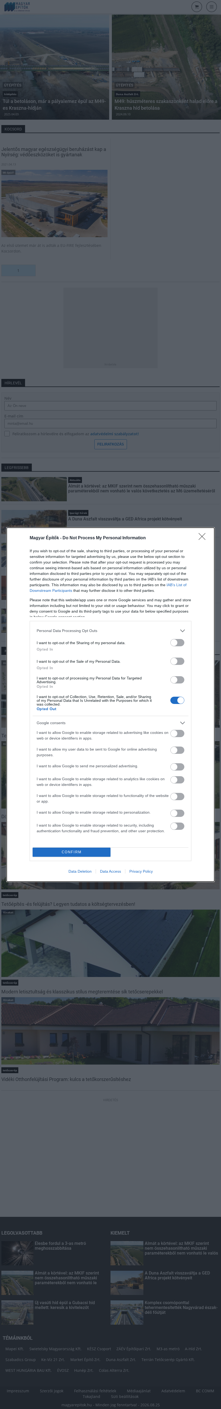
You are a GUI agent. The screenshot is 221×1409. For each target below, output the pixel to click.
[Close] (204, 538)
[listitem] (110, 631)
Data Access (110, 871)
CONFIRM (72, 852)
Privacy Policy (141, 871)
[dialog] (110, 705)
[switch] (177, 642)
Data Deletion (80, 871)
